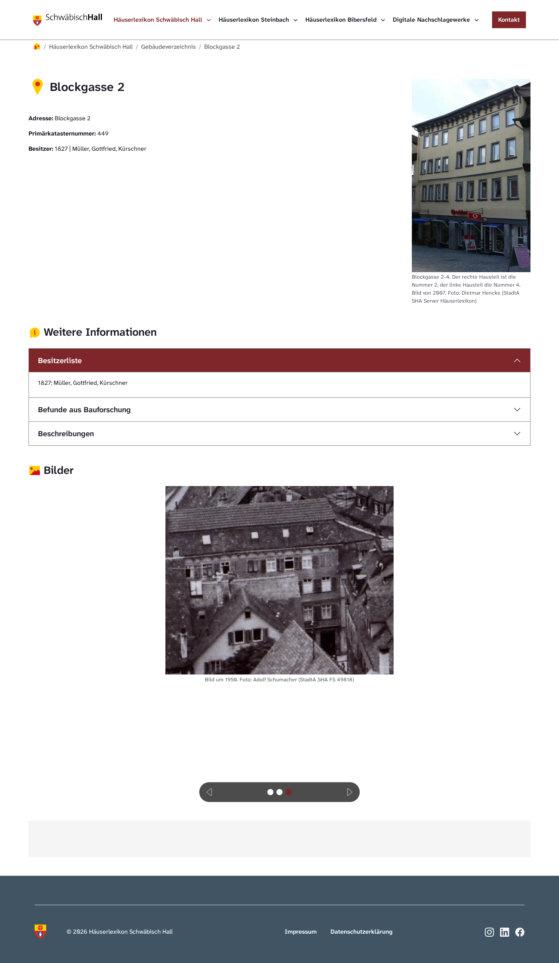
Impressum (301, 932)
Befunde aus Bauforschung (84, 410)
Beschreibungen (66, 433)
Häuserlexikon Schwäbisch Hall (159, 20)
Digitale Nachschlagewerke (432, 20)
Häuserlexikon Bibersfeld (341, 20)
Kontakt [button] (509, 20)
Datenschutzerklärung (361, 932)
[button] (210, 792)
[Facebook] (519, 932)
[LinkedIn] (504, 932)
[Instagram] (489, 932)
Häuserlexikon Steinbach (255, 20)
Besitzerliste (60, 360)
